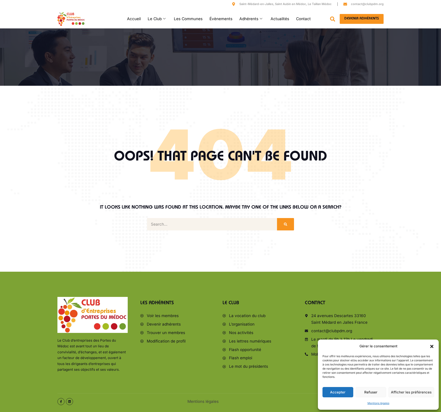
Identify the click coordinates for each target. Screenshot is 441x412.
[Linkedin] (69, 401)
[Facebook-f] (61, 401)
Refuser (370, 392)
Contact (303, 19)
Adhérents (248, 19)
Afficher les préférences (411, 392)
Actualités (280, 19)
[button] (432, 346)
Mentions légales (378, 403)
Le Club (155, 19)
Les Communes (188, 19)
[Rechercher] (285, 224)
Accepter (337, 392)
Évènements (220, 19)
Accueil (134, 19)
